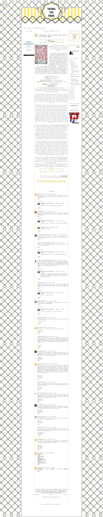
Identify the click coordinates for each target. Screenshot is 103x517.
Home (25, 28)
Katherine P (40, 194)
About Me (29, 28)
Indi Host (39, 327)
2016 (71, 90)
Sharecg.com (40, 411)
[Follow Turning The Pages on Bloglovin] (28, 42)
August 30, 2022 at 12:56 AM (48, 467)
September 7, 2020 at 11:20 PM (49, 351)
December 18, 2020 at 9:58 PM (49, 393)
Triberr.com (40, 422)
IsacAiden (39, 439)
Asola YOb (39, 382)
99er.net (39, 376)
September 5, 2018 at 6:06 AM (48, 317)
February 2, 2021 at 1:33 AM (50, 427)
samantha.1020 (40, 301)
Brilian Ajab (40, 416)
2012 (71, 97)
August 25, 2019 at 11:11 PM (51, 336)
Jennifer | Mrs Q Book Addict (44, 242)
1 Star (45, 177)
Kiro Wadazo (40, 404)
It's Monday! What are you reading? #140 (75, 72)
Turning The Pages (51, 12)
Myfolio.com (40, 331)
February (73, 63)
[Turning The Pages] (28, 46)
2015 (71, 92)
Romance (65, 177)
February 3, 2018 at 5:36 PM (50, 301)
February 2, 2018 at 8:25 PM (48, 282)
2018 (48, 177)
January (73, 86)
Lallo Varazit (40, 363)
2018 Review (52, 177)
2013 (71, 95)
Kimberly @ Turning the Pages (47, 203)
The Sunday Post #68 (75, 74)
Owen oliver (40, 393)
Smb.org (39, 445)
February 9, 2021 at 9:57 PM (48, 439)
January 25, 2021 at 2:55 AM (50, 416)
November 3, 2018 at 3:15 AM (48, 327)
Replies (40, 201)
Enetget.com (40, 358)
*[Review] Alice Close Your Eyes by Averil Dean (75, 80)
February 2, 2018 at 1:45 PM (60, 260)
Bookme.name (40, 399)
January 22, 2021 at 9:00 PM (49, 404)
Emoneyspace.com (41, 432)
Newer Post (37, 494)
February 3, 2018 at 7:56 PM (51, 227)
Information (40, 359)
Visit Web (39, 357)
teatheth (39, 467)
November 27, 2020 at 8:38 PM (48, 382)
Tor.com (39, 322)
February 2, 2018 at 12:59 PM (57, 242)
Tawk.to (39, 346)
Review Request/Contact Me (39, 28)
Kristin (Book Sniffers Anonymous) (45, 260)
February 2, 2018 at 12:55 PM (59, 234)
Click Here (39, 321)
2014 (71, 94)
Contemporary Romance (59, 177)
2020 (71, 60)
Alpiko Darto (40, 427)
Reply (38, 198)
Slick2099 (39, 211)
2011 (71, 99)
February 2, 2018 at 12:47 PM (48, 211)
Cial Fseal (39, 351)
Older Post (65, 494)
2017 (71, 89)
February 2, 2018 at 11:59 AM (49, 194)
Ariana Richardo (41, 336)
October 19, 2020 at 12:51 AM (50, 363)
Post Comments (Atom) (54, 497)
